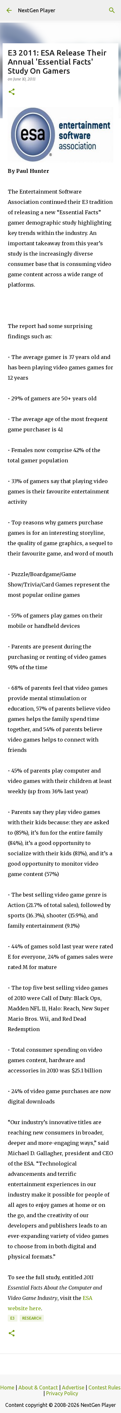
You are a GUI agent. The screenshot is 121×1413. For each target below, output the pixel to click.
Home (7, 1387)
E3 (12, 1318)
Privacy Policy (62, 1393)
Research (31, 1318)
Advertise (73, 1387)
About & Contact (38, 1387)
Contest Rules (104, 1387)
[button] (11, 92)
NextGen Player (36, 10)
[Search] (112, 10)
